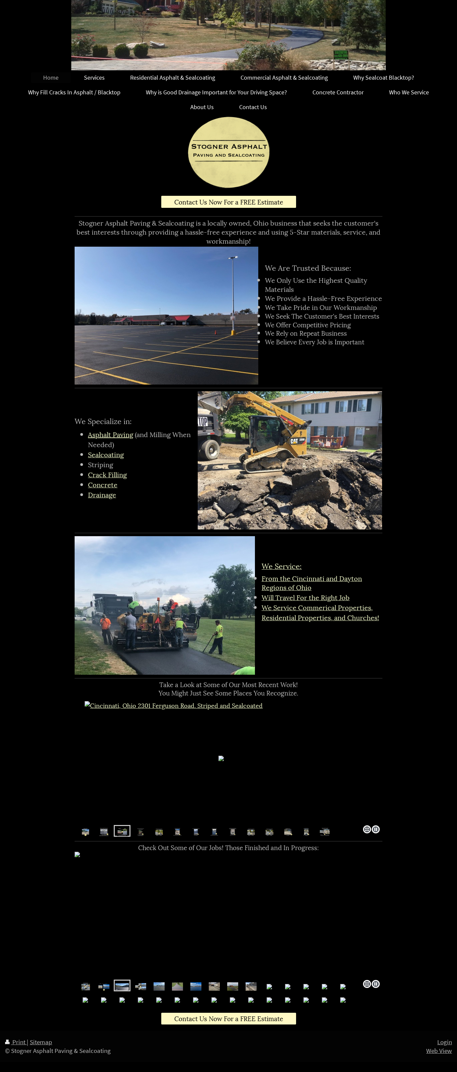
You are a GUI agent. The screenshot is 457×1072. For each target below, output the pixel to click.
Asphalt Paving (110, 434)
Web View (439, 1051)
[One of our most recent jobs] (140, 985)
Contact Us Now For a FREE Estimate (228, 201)
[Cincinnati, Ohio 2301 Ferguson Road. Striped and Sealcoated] (103, 831)
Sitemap (41, 1042)
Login (444, 1042)
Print (19, 1042)
